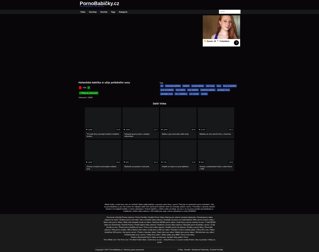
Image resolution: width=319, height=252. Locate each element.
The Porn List (122, 240)
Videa (82, 12)
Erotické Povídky (216, 250)
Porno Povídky (141, 217)
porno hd (175, 227)
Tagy (113, 12)
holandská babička (173, 86)
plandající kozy (223, 90)
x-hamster (147, 232)
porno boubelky (197, 225)
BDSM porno (165, 222)
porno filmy (199, 227)
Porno (186, 237)
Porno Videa (151, 237)
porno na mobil (180, 220)
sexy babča (180, 90)
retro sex (165, 232)
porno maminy (192, 222)
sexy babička (193, 90)
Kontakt (187, 250)
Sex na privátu (201, 240)
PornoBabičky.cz (99, 4)
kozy (219, 86)
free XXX (112, 232)
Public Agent (140, 225)
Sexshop (93, 12)
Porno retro (148, 227)
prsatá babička (197, 86)
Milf (160, 230)
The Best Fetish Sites (137, 240)
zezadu (204, 94)
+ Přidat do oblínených (89, 93)
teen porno (185, 232)
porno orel (130, 220)
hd (162, 86)
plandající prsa (166, 94)
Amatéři (170, 237)
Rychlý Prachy (121, 217)
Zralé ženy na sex (155, 240)
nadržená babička (208, 90)
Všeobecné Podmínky (200, 250)
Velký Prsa (151, 235)
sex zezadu (194, 94)
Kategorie (123, 12)
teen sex (205, 232)
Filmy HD (200, 230)
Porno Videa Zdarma (163, 217)
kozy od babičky (229, 86)
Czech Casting (184, 230)
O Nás (180, 250)
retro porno (112, 222)
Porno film (209, 227)
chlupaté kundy (138, 222)
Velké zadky (166, 235)
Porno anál (185, 235)
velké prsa (135, 235)
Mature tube (137, 230)
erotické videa (150, 220)
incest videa (170, 225)
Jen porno (127, 232)
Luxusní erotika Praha (185, 240)
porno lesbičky (130, 227)
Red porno (116, 230)
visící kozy (210, 86)
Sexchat (103, 12)
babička (186, 86)
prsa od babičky (167, 90)
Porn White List (110, 240)
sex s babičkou (181, 94)
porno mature (203, 220)
